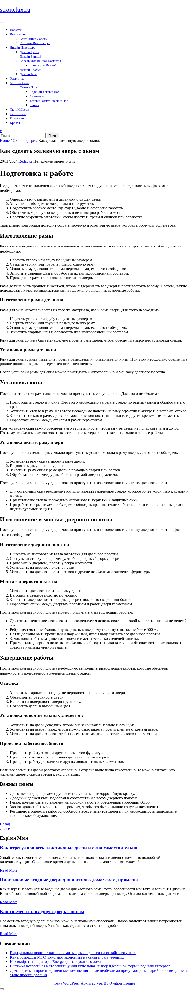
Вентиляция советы (33, 39)
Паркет (34, 105)
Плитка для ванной (43, 65)
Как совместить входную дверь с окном (42, 911)
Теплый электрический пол (49, 100)
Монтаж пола (19, 83)
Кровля (15, 123)
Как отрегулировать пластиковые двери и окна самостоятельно (68, 847)
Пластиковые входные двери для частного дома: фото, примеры (69, 879)
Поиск (52, 136)
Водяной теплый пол (44, 92)
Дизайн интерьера (22, 47)
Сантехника (18, 114)
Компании (17, 118)
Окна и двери (19, 109)
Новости (16, 30)
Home (5, 140)
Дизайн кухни (29, 52)
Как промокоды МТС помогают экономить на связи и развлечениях (67, 957)
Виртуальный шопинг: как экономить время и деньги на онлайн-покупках (73, 953)
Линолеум (37, 96)
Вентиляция (18, 34)
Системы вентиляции (35, 43)
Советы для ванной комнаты (40, 61)
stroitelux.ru (15, 9)
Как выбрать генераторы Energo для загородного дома (55, 962)
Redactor (25, 161)
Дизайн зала (28, 74)
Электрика (17, 78)
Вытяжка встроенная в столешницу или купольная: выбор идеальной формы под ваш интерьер (90, 966)
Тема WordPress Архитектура (94, 983)
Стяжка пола (29, 87)
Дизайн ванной (30, 56)
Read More (8, 870)
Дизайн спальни (31, 70)
